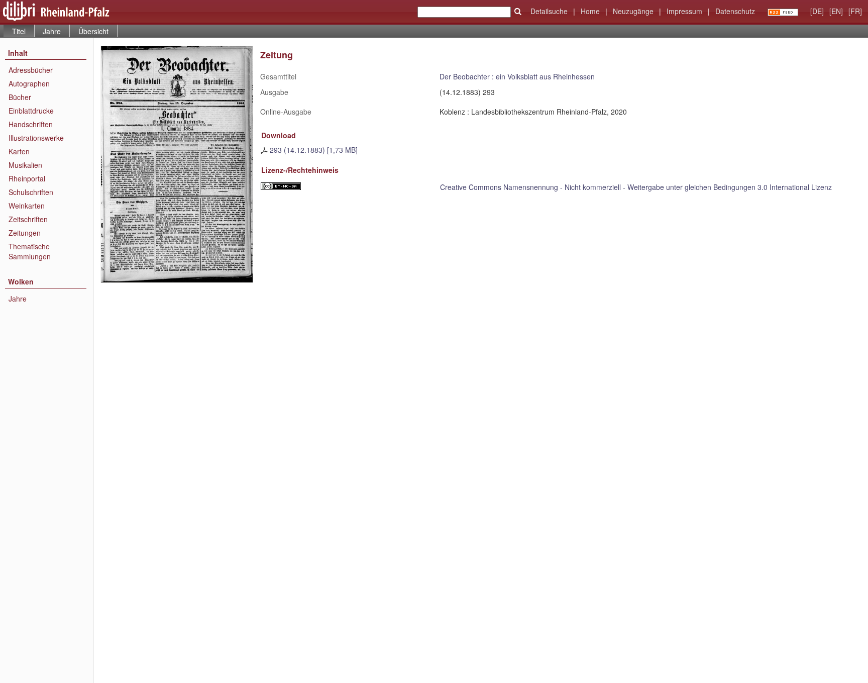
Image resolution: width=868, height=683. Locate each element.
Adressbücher (31, 70)
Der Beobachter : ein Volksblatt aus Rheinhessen (517, 76)
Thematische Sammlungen (30, 251)
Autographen (29, 83)
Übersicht (93, 31)
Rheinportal (27, 178)
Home (590, 11)
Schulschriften (31, 192)
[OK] (518, 12)
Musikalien (25, 165)
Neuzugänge (633, 11)
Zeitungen (25, 233)
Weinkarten (27, 206)
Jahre (52, 31)
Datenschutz (735, 11)
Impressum (684, 11)
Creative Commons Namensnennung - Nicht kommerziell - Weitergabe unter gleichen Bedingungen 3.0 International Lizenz (636, 187)
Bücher (20, 97)
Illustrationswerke (36, 138)
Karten (19, 151)
